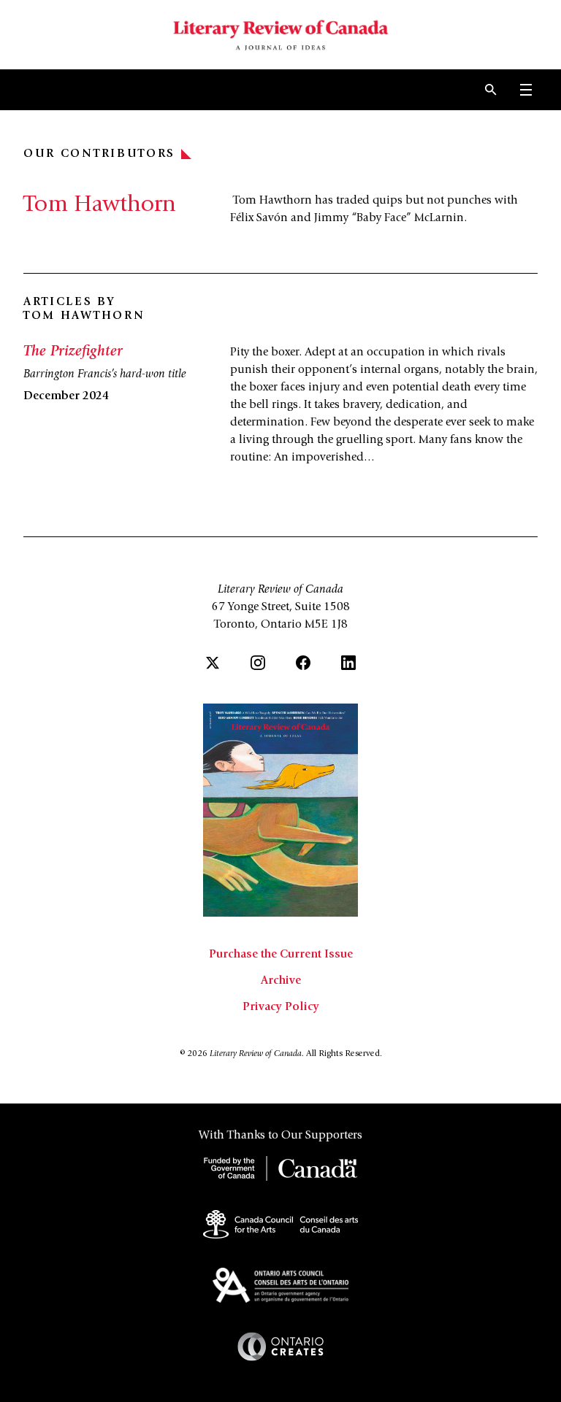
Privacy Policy (281, 1007)
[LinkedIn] (348, 662)
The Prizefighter (73, 352)
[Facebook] (303, 662)
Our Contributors (99, 154)
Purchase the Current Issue (281, 954)
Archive (281, 981)
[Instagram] (258, 662)
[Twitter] (212, 662)
